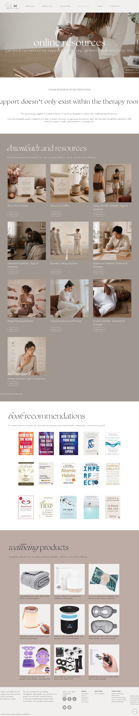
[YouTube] (64, 707)
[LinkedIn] (74, 699)
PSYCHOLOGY (85, 693)
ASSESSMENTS (84, 698)
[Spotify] (69, 707)
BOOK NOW (84, 702)
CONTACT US (84, 700)
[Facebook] (69, 699)
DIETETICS (83, 696)
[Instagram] (64, 699)
